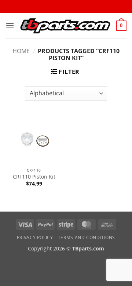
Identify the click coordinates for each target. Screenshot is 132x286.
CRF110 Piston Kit (34, 176)
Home (21, 51)
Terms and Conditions (86, 237)
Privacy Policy (35, 237)
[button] (10, 25)
